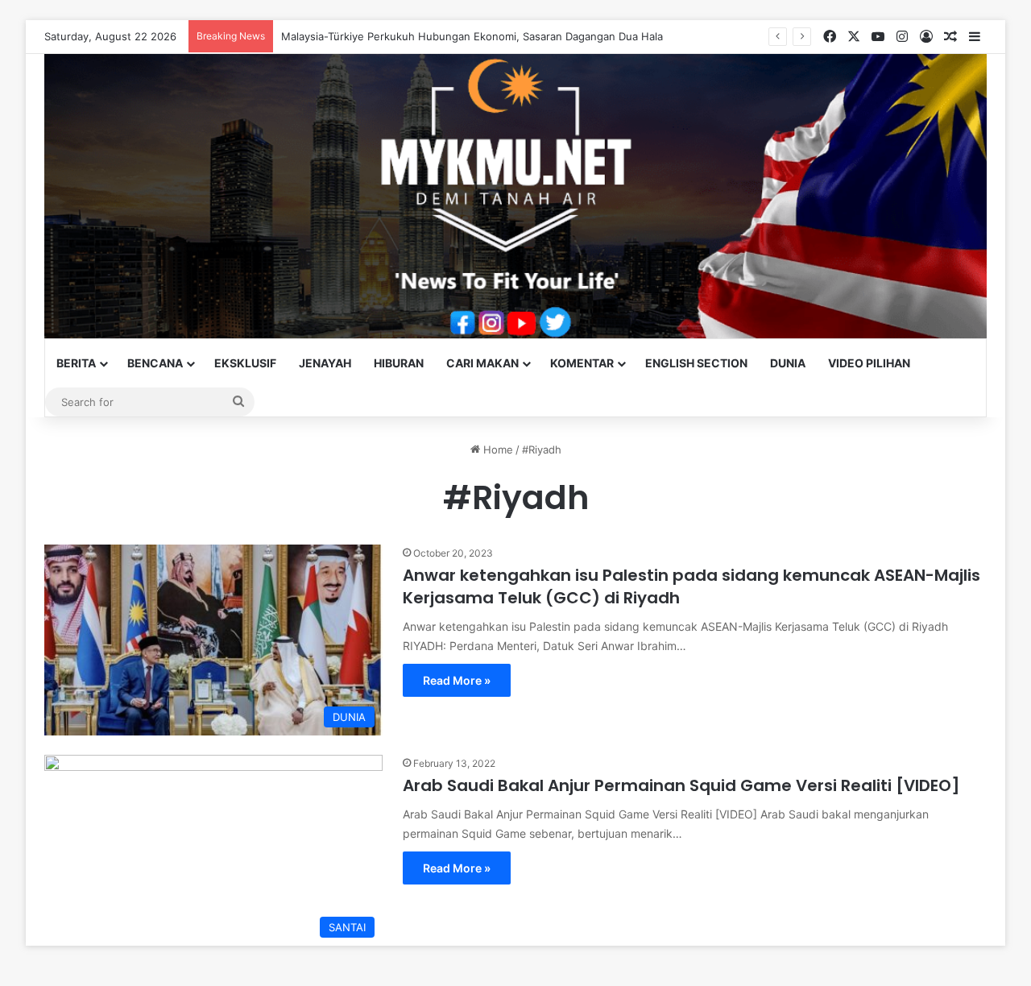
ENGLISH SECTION (696, 363)
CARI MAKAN (482, 363)
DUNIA (787, 363)
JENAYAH (325, 363)
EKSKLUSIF (245, 363)
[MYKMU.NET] (515, 196)
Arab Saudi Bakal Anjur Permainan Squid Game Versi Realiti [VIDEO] (681, 785)
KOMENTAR (582, 363)
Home (496, 449)
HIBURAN (399, 363)
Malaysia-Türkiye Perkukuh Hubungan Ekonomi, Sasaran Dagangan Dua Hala (472, 36)
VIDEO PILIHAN (869, 363)
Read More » (457, 680)
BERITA (76, 363)
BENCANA (155, 363)
